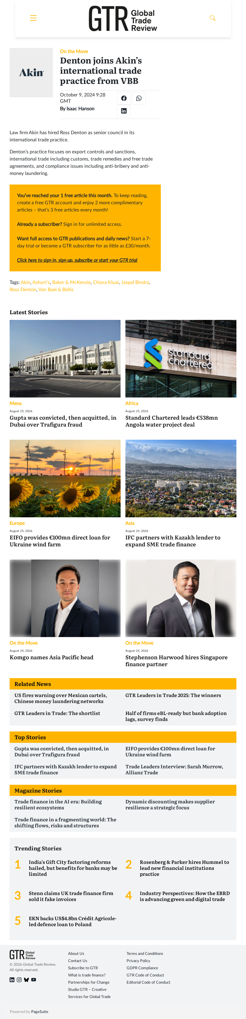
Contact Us (77, 961)
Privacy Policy (138, 961)
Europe (17, 523)
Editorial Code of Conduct (148, 983)
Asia (129, 523)
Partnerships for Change (89, 983)
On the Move (74, 51)
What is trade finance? (87, 975)
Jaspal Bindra (135, 282)
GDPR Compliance (142, 968)
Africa (131, 403)
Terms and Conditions (145, 954)
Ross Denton (23, 289)
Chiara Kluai (106, 282)
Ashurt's (41, 282)
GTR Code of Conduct (145, 975)
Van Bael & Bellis (56, 289)
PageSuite (39, 1012)
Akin (25, 282)
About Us (76, 954)
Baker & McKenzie (71, 282)
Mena (16, 403)
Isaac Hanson (80, 108)
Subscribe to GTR (83, 968)
